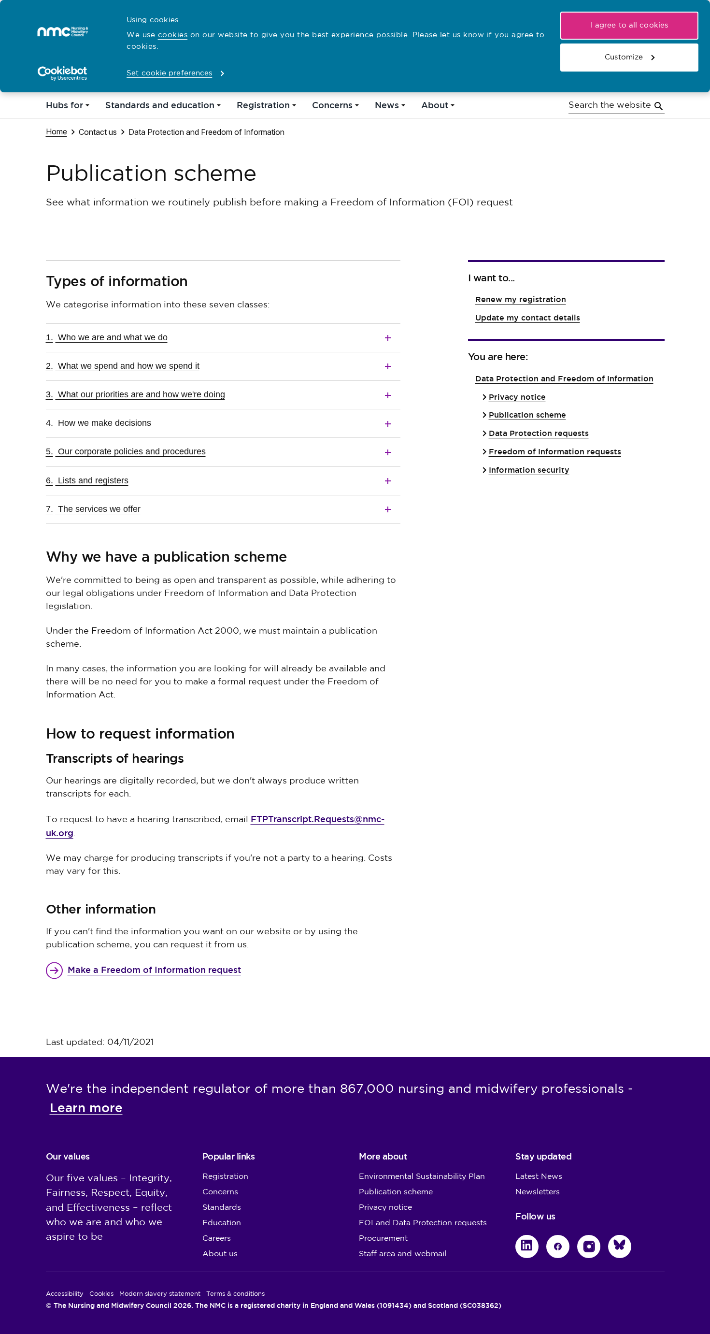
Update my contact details (527, 318)
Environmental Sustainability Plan (422, 1176)
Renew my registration (520, 299)
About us (220, 1254)
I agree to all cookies (629, 25)
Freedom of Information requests (555, 452)
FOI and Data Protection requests (423, 1223)
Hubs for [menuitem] (64, 108)
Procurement (383, 1238)
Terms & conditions (235, 1294)
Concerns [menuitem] (332, 108)
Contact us (98, 132)
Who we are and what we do (107, 337)
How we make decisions (98, 423)
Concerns (220, 1192)
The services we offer (93, 509)
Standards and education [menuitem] (159, 108)
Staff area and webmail (402, 1254)
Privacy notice (517, 397)
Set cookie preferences (169, 73)
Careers (216, 1238)
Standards (221, 1207)
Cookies (101, 1294)
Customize (624, 57)
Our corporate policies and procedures (126, 451)
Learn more (86, 1108)
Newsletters (537, 1192)
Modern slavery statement (159, 1294)
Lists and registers (87, 480)
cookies (173, 35)
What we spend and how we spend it (122, 366)
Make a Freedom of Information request (154, 969)
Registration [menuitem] (263, 108)
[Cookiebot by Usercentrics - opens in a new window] (62, 73)
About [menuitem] (434, 108)
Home (56, 131)
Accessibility (65, 1294)
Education (221, 1223)
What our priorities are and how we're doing (135, 394)
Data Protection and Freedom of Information (206, 132)
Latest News (538, 1176)
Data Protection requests (539, 433)
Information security (529, 470)
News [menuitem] (387, 108)
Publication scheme (527, 415)
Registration (225, 1176)
